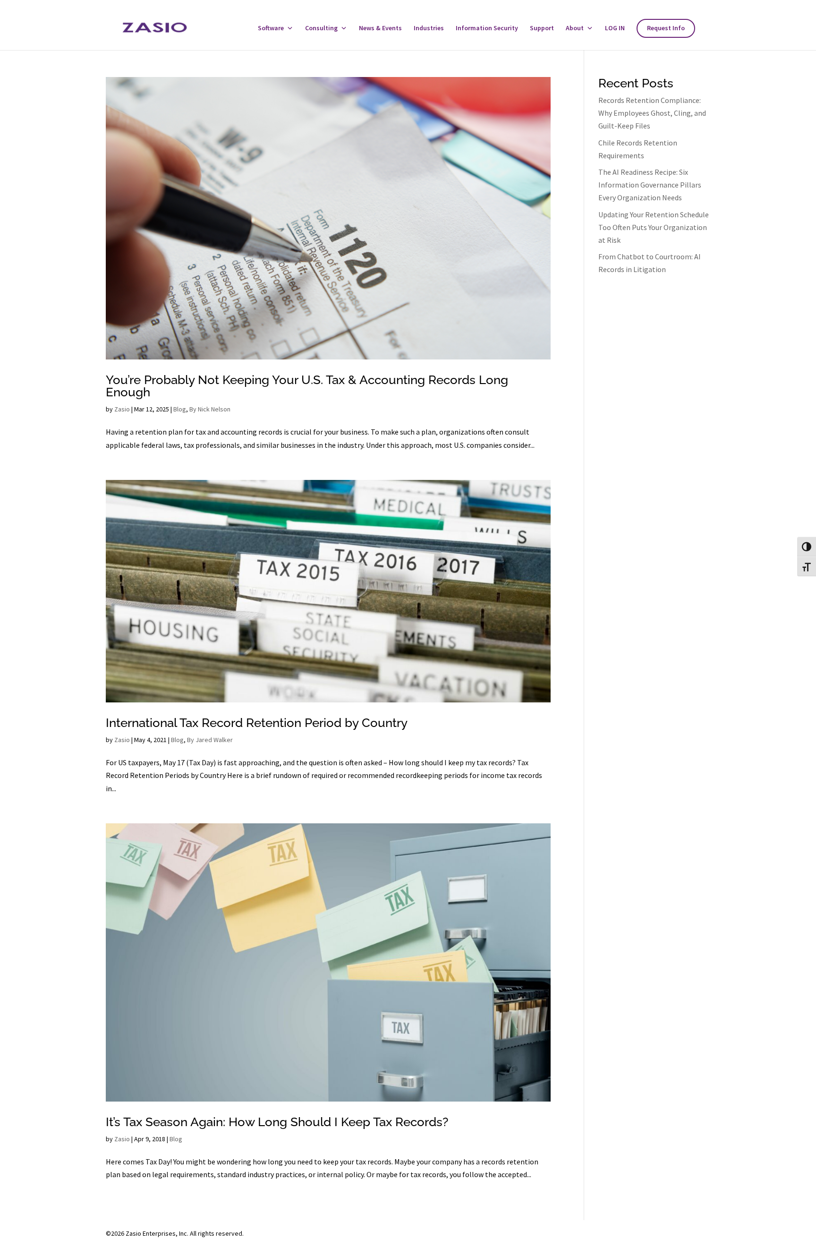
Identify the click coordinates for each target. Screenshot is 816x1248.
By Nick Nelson (209, 409)
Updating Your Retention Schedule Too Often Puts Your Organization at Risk (653, 227)
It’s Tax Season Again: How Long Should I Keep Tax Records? (277, 1122)
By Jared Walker (210, 739)
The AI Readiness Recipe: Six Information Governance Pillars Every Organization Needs (649, 184)
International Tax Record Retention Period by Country (257, 723)
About (575, 28)
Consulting (321, 28)
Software (271, 28)
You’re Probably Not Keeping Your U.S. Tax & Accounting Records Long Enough (307, 386)
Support (542, 28)
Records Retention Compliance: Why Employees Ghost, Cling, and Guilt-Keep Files (652, 112)
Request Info (666, 28)
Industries (429, 28)
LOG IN (615, 28)
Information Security (487, 28)
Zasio (122, 409)
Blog (179, 409)
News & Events (380, 28)
